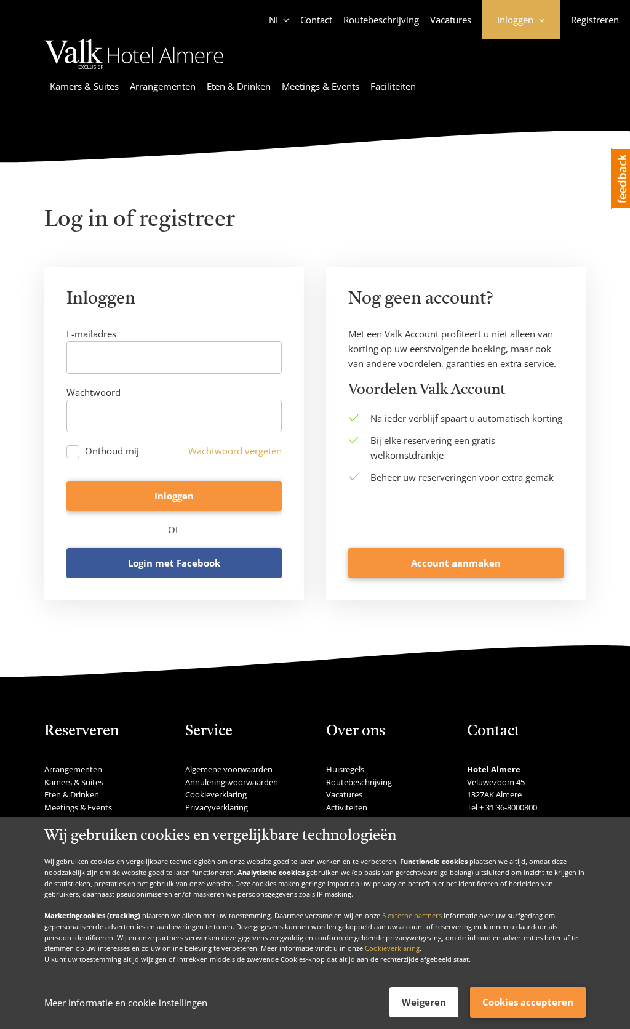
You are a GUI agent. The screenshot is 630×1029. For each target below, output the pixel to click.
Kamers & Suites (84, 86)
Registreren (595, 20)
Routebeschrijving (381, 20)
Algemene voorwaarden (229, 769)
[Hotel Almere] (133, 71)
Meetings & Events (320, 86)
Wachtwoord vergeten (235, 451)
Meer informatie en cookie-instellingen (125, 1002)
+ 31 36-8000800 (508, 807)
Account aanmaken (456, 563)
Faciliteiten (393, 86)
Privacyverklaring (216, 807)
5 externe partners (412, 915)
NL (275, 20)
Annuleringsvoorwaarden (231, 782)
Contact (316, 20)
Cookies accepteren (527, 1002)
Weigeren (424, 1002)
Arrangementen (163, 86)
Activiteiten (346, 807)
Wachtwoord (93, 392)
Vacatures (450, 20)
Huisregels (345, 769)
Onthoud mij (112, 451)
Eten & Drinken (239, 86)
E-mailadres (91, 334)
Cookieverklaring (392, 948)
